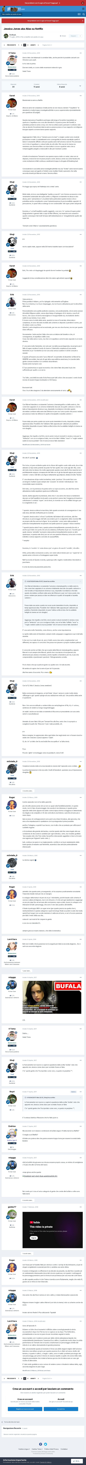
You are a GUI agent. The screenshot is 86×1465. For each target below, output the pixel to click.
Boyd (14, 35)
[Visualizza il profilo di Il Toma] (12, 60)
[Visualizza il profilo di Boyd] (6, 36)
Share (63, 36)
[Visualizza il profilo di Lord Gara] (12, 946)
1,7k (12, 114)
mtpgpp (12, 977)
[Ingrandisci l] (70, 270)
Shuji (12, 182)
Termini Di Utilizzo (45, 1462)
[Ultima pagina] (38, 45)
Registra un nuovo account (25, 1409)
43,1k (13, 203)
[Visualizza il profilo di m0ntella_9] (12, 768)
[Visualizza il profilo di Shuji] (12, 189)
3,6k (12, 782)
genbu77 (12, 1207)
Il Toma (12, 53)
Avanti (33, 45)
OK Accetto (79, 1461)
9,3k (12, 960)
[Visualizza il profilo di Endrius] (12, 1133)
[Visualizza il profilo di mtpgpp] (12, 984)
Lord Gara (12, 939)
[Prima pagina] (4, 45)
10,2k (13, 74)
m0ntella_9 (12, 761)
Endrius (12, 1126)
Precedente (11, 45)
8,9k (12, 313)
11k (13, 1147)
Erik (12, 294)
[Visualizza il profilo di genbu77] (12, 1214)
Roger (12, 797)
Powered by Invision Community (43, 1453)
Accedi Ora (61, 1409)
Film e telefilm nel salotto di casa (32, 37)
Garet (12, 96)
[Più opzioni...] (81, 53)
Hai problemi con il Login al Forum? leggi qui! (41, 3)
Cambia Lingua (23, 1449)
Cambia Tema (37, 1449)
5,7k (12, 995)
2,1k (12, 1225)
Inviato (31, 53)
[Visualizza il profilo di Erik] (12, 302)
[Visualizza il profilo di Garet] (12, 103)
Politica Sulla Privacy (51, 1449)
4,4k (12, 1110)
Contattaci (64, 1449)
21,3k (13, 815)
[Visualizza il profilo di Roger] (12, 804)
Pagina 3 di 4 (47, 45)
